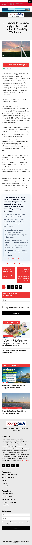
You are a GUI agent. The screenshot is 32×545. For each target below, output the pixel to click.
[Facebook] (8, 287)
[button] (3, 14)
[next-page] (5, 360)
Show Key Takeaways (16, 65)
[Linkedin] (13, 465)
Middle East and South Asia (10, 355)
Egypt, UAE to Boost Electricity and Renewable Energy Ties (14, 351)
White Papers (7, 336)
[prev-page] (3, 360)
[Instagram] (8, 465)
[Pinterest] (16, 287)
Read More (25, 460)
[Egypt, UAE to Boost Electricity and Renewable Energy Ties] (16, 401)
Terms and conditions (18, 307)
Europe (4, 382)
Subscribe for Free (16, 258)
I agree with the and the (15, 308)
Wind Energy (19, 264)
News (9, 264)
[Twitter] (12, 287)
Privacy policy (5, 309)
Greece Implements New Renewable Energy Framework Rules (15, 386)
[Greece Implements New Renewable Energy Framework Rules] (16, 375)
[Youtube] (17, 465)
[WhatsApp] (20, 287)
